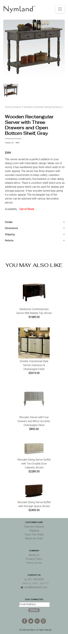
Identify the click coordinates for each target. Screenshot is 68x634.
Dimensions (11, 228)
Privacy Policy (34, 558)
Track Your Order (34, 534)
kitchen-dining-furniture (48, 107)
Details (9, 222)
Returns (9, 240)
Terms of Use (34, 562)
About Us (34, 555)
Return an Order (34, 538)
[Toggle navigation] (60, 9)
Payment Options (34, 526)
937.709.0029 (34, 579)
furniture (28, 107)
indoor (17, 107)
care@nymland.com (34, 587)
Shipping (10, 234)
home (8, 107)
